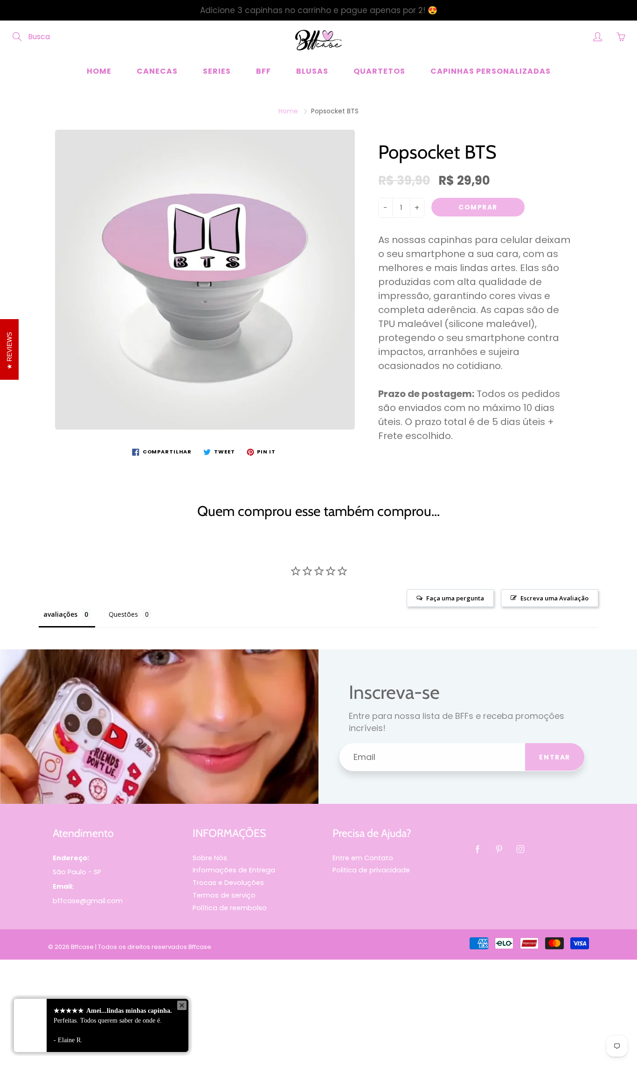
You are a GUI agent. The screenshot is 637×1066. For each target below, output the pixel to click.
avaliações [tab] (60, 614)
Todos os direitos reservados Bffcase (154, 946)
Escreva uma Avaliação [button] (554, 598)
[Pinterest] (499, 849)
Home (99, 71)
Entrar (554, 757)
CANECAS (157, 71)
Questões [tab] (123, 614)
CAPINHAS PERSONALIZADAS (490, 71)
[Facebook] (477, 849)
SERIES (217, 71)
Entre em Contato (362, 858)
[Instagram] (520, 849)
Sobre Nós (210, 858)
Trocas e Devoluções (228, 882)
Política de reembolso (230, 908)
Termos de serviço (224, 895)
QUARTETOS (379, 71)
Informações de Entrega (234, 870)
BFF (263, 71)
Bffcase (82, 946)
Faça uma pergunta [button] (455, 598)
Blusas (312, 71)
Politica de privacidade (371, 870)
